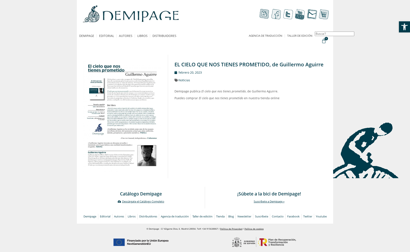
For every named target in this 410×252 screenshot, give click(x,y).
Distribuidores (164, 36)
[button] (404, 26)
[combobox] (334, 34)
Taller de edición (299, 36)
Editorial (106, 36)
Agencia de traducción (265, 36)
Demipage (86, 36)
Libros (142, 36)
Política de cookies (254, 228)
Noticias (184, 80)
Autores (125, 36)
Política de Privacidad (231, 228)
